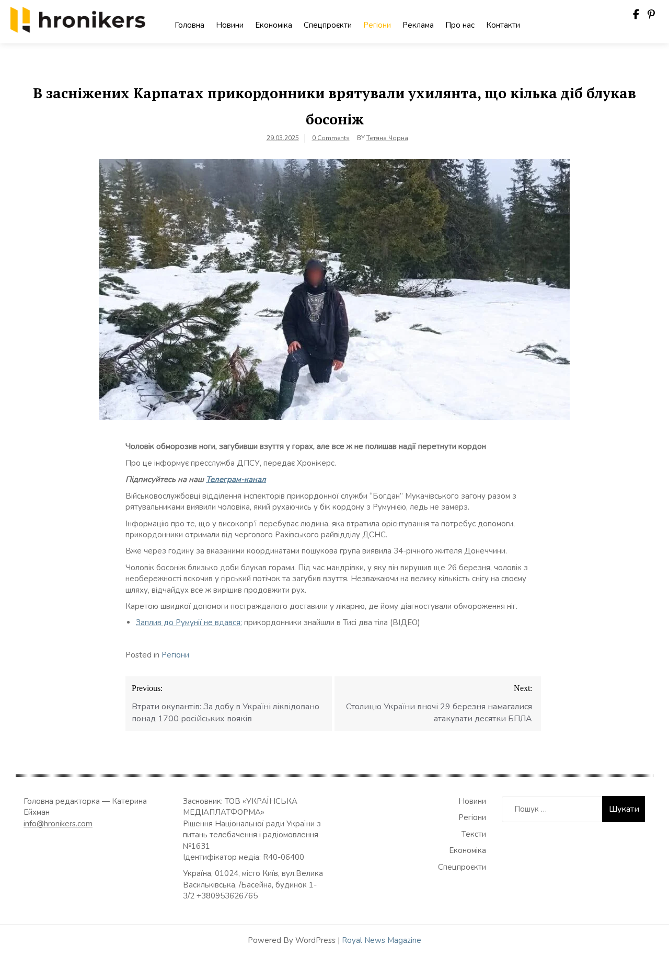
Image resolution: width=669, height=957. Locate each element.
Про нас (460, 25)
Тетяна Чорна (387, 138)
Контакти (503, 25)
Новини (230, 25)
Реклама (418, 25)
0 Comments (331, 138)
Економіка (273, 25)
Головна (189, 25)
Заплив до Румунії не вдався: (189, 622)
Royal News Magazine (381, 940)
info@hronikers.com (58, 823)
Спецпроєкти (328, 25)
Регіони (377, 25)
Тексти (474, 834)
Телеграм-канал (236, 479)
